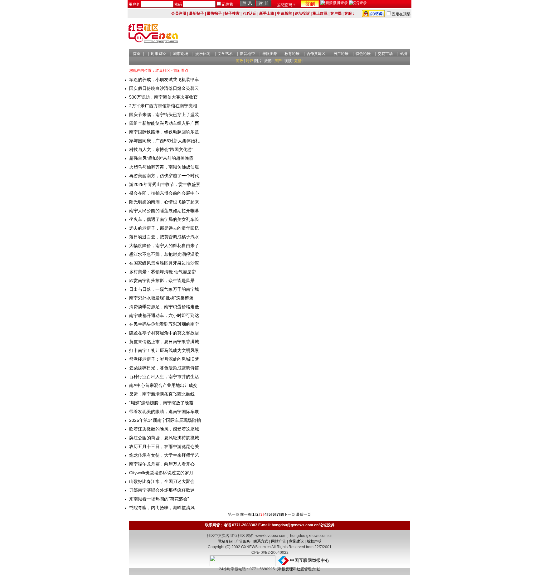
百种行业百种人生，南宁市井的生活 (164, 376)
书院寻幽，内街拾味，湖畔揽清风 (162, 507)
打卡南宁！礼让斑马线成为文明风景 (164, 350)
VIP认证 (249, 13)
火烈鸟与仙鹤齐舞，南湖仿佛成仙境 (164, 166)
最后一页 (303, 514)
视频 (288, 61)
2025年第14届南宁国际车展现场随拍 (165, 420)
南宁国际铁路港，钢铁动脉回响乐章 (164, 131)
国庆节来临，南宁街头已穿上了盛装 (164, 114)
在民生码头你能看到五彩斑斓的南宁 (164, 324)
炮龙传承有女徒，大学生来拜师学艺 (164, 455)
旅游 (268, 61)
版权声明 (314, 541)
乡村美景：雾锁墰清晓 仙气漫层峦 (162, 271)
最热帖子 (214, 13)
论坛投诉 (302, 13)
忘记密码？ (286, 5)
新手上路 (266, 13)
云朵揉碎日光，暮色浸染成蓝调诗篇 (164, 367)
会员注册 (178, 13)
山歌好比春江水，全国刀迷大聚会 (162, 481)
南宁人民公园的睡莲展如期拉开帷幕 (164, 210)
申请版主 (284, 13)
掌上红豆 (320, 13)
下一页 (289, 514)
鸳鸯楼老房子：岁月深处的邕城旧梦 (164, 359)
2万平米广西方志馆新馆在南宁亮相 (163, 105)
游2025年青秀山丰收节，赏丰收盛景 (164, 184)
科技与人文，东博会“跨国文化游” (161, 149)
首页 (136, 53)
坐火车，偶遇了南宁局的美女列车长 (164, 219)
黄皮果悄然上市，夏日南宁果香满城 (164, 341)
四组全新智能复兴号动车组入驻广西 (164, 123)
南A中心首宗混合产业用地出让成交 (163, 385)
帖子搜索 (232, 13)
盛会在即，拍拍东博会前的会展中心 (164, 193)
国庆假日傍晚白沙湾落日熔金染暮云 (164, 88)
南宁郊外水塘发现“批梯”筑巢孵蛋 (161, 297)
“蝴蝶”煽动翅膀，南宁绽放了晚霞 (161, 402)
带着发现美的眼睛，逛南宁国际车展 (164, 411)
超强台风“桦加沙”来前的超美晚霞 (161, 158)
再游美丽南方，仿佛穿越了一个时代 (164, 175)
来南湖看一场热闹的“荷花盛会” (159, 498)
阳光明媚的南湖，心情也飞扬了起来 (164, 201)
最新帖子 (196, 13)
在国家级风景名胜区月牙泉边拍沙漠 (164, 263)
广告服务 (243, 541)
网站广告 (278, 541)
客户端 (336, 13)
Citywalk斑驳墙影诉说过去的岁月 (161, 472)
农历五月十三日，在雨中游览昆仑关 (164, 446)
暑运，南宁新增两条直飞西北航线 (162, 394)
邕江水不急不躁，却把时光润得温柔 (164, 254)
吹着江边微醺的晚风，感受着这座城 (164, 428)
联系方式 (260, 541)
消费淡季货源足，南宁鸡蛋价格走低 (164, 306)
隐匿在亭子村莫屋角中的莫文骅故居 (164, 332)
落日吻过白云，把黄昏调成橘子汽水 (164, 236)
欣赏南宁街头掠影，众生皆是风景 (162, 280)
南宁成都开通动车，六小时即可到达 (164, 315)
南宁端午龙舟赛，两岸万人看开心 (162, 463)
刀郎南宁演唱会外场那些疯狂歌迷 (162, 490)
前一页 (245, 514)
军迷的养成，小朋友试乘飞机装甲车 (164, 79)
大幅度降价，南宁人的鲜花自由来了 (164, 245)
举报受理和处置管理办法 (298, 569)
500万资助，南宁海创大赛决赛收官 (163, 97)
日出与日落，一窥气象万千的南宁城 (164, 289)
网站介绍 (225, 541)
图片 (258, 61)
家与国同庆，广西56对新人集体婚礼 (164, 140)
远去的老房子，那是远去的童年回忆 (164, 228)
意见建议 (296, 541)
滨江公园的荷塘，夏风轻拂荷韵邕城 (164, 437)
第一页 (233, 514)
